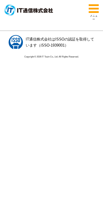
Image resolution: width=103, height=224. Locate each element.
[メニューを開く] (94, 8)
